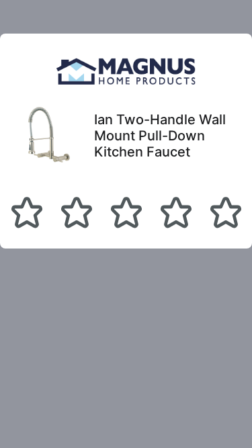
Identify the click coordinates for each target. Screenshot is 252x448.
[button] (27, 212)
